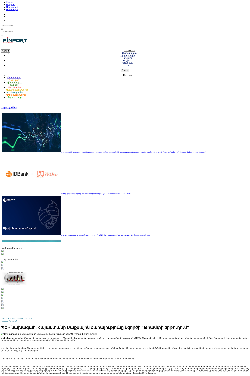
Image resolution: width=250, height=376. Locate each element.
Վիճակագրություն (16, 95)
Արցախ (127, 58)
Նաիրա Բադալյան (9, 321)
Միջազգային (128, 55)
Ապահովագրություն (17, 90)
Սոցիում (127, 60)
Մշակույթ (127, 63)
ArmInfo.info (129, 50)
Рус (17, 20)
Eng (22, 20)
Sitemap (9, 2)
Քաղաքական (129, 53)
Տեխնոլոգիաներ (15, 92)
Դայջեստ (14, 80)
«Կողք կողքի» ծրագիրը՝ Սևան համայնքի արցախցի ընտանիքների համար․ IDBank (95, 194)
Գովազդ (10, 5)
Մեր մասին (12, 7)
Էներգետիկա (14, 87)
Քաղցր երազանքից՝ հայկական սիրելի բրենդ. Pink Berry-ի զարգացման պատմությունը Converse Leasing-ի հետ (105, 235)
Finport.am (127, 75)
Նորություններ (9, 107)
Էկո (128, 65)
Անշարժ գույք (14, 97)
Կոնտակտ (12, 9)
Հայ (11, 20)
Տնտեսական (14, 77)
